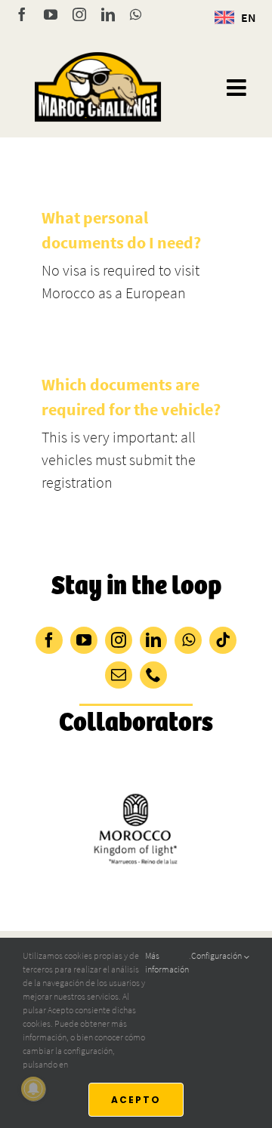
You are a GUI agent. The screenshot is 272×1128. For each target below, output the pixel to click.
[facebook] (49, 640)
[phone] (153, 675)
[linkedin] (153, 640)
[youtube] (83, 640)
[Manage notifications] (33, 1089)
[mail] (118, 675)
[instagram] (118, 640)
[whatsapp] (188, 640)
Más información (167, 962)
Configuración (217, 955)
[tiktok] (222, 640)
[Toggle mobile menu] (238, 87)
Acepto (136, 1099)
